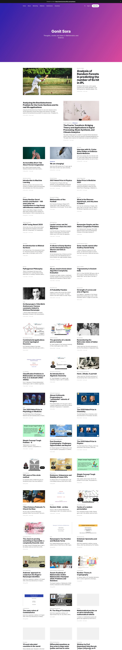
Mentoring (35, 5)
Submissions (49, 5)
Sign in (88, 5)
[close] (120, 2)
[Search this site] (85, 6)
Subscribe (95, 5)
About (29, 5)
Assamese (57, 5)
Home (24, 5)
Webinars (42, 5)
